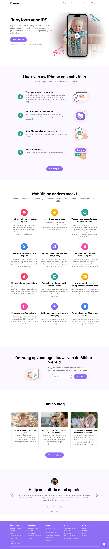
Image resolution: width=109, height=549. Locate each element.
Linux (40, 44)
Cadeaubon (13, 538)
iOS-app (30, 530)
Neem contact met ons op (71, 538)
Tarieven (86, 3)
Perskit (30, 538)
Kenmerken (67, 533)
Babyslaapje (49, 537)
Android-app (31, 533)
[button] (79, 3)
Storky (84, 533)
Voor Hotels (71, 3)
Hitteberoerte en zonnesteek (50, 529)
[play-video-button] (77, 35)
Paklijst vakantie (51, 532)
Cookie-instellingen (69, 536)
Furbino (84, 536)
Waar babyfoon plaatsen (53, 535)
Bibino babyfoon (33, 528)
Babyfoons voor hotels (34, 536)
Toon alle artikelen (54, 455)
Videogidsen (67, 530)
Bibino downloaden (15, 528)
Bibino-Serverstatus (15, 543)
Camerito (84, 530)
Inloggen (93, 3)
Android (24, 44)
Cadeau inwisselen (15, 536)
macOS (29, 44)
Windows (34, 44)
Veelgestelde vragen (70, 528)
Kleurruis (48, 540)
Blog (64, 3)
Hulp (79, 3)
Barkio (84, 528)
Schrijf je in (80, 376)
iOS (20, 44)
